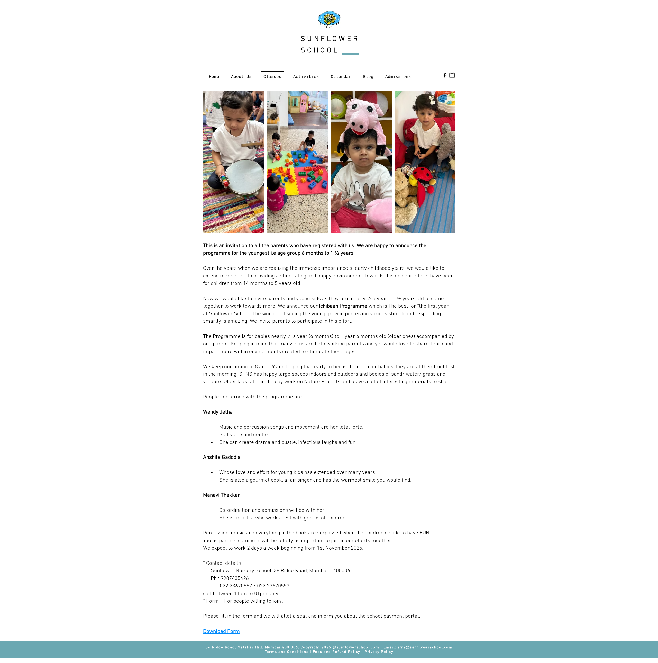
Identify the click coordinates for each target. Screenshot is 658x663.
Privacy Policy (378, 652)
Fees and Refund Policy (336, 652)
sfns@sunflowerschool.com (424, 647)
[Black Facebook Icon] (445, 75)
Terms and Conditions (286, 652)
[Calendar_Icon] (452, 75)
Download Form (221, 631)
